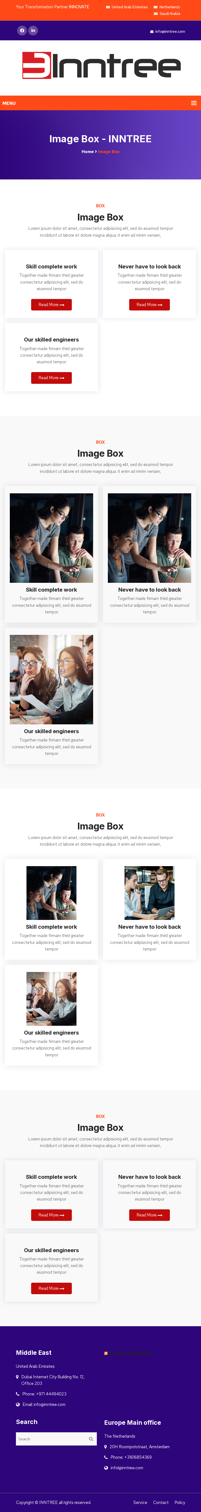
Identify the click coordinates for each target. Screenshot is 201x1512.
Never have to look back (149, 266)
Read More (49, 304)
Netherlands (169, 7)
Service (140, 1502)
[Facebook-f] (22, 30)
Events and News (131, 1353)
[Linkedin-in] (33, 30)
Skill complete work (51, 266)
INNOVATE (79, 7)
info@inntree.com (170, 31)
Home (88, 151)
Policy (180, 1502)
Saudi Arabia (169, 13)
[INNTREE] (100, 67)
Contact (161, 1502)
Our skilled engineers (51, 339)
